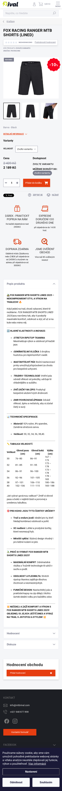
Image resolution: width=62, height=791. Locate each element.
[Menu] (58, 4)
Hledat (54, 13)
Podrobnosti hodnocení (45, 42)
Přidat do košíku (33, 183)
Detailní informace (13, 134)
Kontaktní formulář (19, 732)
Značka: (11, 51)
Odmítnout (16, 782)
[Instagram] (14, 721)
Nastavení (31, 771)
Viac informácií (37, 763)
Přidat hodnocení (17, 673)
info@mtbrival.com (20, 705)
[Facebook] (6, 721)
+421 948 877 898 (19, 712)
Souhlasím (46, 782)
